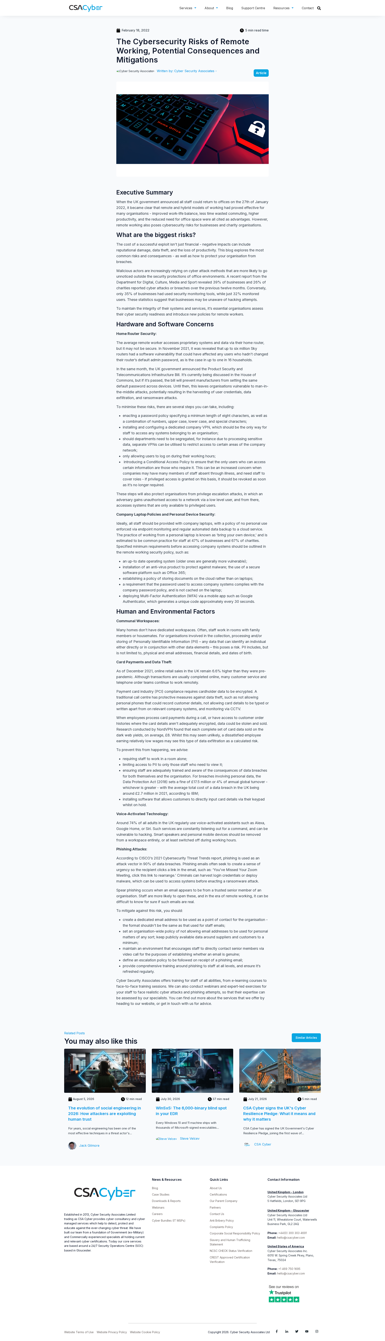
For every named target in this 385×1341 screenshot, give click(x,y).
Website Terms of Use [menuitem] (79, 1332)
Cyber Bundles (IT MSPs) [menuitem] (168, 1220)
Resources (281, 8)
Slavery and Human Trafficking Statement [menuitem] (230, 1242)
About (209, 8)
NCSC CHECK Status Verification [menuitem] (231, 1250)
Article (261, 73)
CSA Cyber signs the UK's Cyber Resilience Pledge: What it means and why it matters (279, 1114)
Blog (229, 8)
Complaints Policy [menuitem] (221, 1227)
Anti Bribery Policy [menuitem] (222, 1220)
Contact (308, 8)
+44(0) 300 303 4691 (292, 1233)
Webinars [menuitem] (158, 1207)
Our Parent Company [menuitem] (223, 1201)
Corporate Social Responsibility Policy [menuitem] (235, 1233)
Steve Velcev (189, 1138)
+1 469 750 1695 (289, 1268)
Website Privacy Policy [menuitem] (112, 1332)
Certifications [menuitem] (218, 1194)
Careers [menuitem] (157, 1214)
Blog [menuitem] (155, 1188)
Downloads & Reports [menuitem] (166, 1201)
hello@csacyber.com (291, 1237)
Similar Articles (306, 1037)
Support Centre (253, 8)
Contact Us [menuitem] (217, 1214)
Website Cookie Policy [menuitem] (145, 1332)
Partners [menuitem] (215, 1207)
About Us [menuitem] (216, 1188)
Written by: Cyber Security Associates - (187, 71)
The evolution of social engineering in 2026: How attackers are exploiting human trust (104, 1114)
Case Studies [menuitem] (160, 1194)
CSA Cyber (262, 1144)
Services (185, 8)
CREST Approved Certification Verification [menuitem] (230, 1259)
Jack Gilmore (88, 1145)
